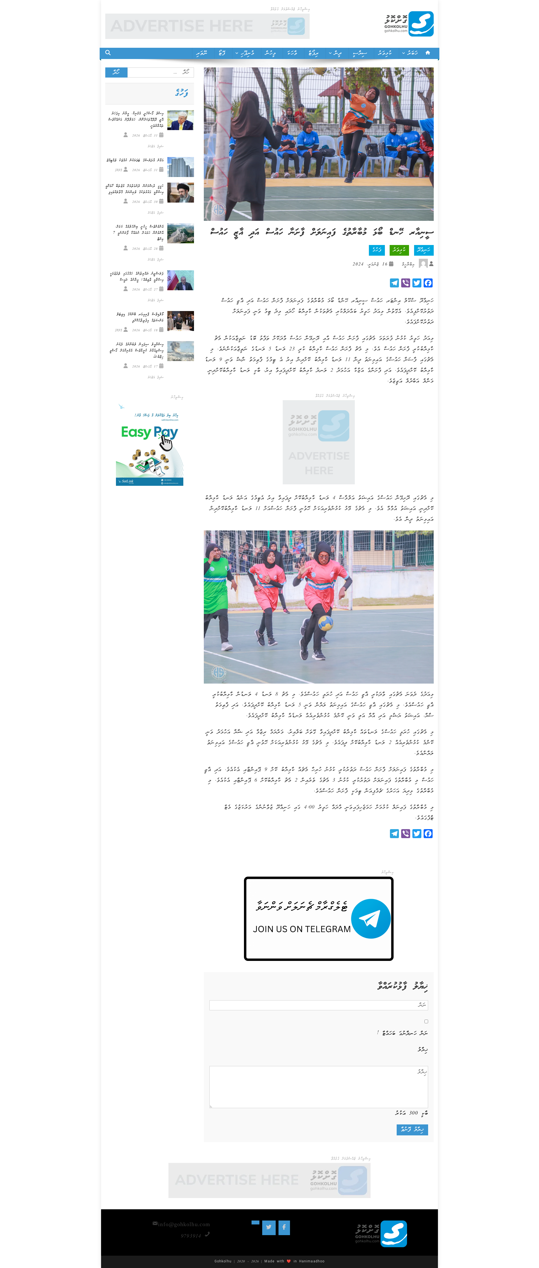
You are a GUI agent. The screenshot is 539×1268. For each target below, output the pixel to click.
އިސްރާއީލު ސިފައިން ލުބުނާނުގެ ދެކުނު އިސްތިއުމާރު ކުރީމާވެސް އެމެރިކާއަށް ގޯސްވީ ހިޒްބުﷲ (137, 351)
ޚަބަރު (413, 53)
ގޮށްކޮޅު (118, 170)
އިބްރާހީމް (408, 264)
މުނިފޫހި (247, 53)
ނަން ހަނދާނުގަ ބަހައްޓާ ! (402, 1034)
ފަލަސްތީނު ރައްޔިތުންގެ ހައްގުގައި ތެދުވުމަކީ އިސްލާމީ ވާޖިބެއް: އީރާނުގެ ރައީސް (137, 277)
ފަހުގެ (377, 250)
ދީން (338, 53)
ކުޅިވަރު (385, 53)
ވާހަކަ (292, 53)
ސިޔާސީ (360, 53)
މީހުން (271, 53)
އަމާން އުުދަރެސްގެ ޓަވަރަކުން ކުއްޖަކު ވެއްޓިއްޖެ (135, 161)
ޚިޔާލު (423, 1050)
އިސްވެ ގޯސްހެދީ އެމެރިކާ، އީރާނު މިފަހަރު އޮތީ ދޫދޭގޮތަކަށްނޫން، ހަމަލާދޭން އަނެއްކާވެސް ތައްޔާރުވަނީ (136, 120)
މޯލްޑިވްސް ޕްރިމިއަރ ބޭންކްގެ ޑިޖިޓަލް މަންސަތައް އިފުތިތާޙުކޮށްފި (140, 318)
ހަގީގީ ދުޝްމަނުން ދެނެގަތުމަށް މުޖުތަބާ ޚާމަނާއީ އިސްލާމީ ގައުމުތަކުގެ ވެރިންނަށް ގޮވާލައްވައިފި (135, 189)
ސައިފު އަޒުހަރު (156, 146)
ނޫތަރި (202, 53)
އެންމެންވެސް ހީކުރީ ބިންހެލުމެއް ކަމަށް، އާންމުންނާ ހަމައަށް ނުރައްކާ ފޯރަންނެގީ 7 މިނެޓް (138, 233)
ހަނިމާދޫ (423, 250)
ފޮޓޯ (222, 53)
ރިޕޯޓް (314, 53)
